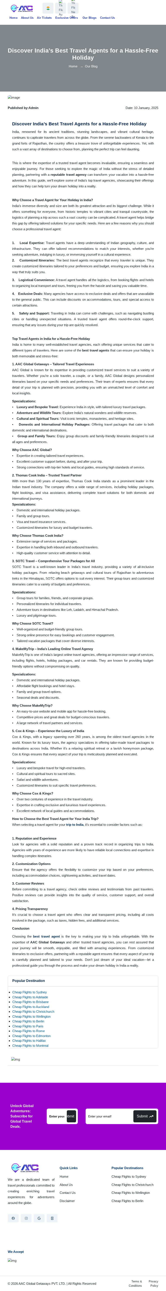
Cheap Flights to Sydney (29, 992)
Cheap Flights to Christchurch (33, 1011)
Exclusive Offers (66, 17)
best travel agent (46, 936)
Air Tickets (44, 17)
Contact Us (107, 17)
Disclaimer (67, 1201)
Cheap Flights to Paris (27, 1026)
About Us (27, 17)
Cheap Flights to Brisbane (30, 1002)
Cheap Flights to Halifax (29, 1040)
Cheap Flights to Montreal (30, 1045)
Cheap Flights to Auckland (30, 1007)
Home (14, 17)
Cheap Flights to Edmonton (31, 1036)
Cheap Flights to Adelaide (30, 997)
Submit (70, 1116)
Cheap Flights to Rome (28, 1031)
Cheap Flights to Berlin (28, 1021)
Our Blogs (90, 17)
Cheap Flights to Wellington (31, 1016)
